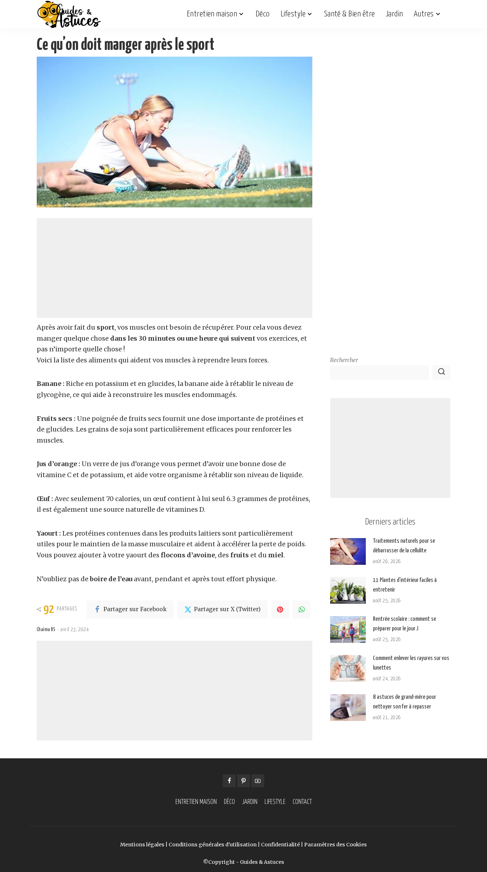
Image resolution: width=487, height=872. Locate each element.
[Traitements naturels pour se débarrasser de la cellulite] (348, 551)
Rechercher (344, 360)
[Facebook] (229, 780)
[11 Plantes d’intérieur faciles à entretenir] (348, 590)
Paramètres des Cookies (335, 844)
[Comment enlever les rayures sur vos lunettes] (348, 668)
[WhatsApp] (302, 609)
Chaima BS (46, 629)
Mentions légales (142, 844)
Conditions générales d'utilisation (213, 844)
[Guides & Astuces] (69, 14)
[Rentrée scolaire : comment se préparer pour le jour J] (348, 629)
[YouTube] (257, 780)
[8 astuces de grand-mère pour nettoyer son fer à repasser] (348, 707)
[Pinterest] (280, 609)
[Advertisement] (174, 268)
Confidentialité (280, 844)
